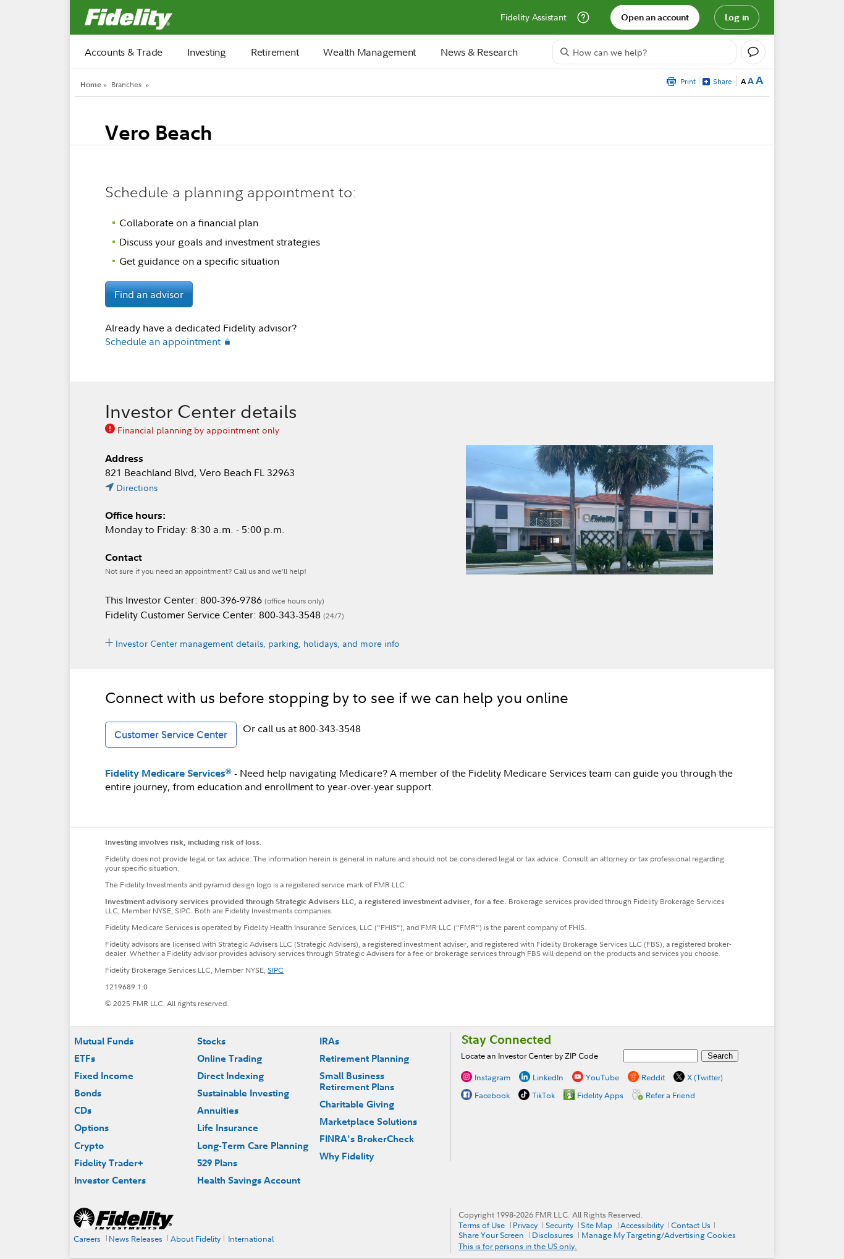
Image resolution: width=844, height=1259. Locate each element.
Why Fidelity (346, 1156)
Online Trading (229, 1058)
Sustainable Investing (243, 1093)
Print (688, 81)
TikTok (543, 1095)
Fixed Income (103, 1076)
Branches (126, 84)
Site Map (596, 1225)
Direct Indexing (230, 1076)
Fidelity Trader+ (108, 1163)
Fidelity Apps (600, 1095)
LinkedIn (548, 1077)
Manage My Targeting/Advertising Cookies (658, 1235)
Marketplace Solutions (368, 1121)
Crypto (89, 1145)
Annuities (217, 1110)
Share (722, 81)
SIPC (276, 970)
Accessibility (642, 1225)
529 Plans (217, 1163)
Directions (137, 487)
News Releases (135, 1239)
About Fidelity (196, 1239)
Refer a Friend (670, 1095)
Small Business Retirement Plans (356, 1081)
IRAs (329, 1041)
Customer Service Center (170, 734)
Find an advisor (149, 294)
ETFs (84, 1058)
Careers (87, 1239)
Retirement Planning (364, 1058)
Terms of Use (481, 1225)
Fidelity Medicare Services (168, 773)
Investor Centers (110, 1180)
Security (559, 1225)
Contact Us (691, 1225)
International (251, 1239)
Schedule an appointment (163, 341)
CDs (82, 1110)
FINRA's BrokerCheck (366, 1139)
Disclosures (552, 1235)
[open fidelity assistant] (753, 52)
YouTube (602, 1077)
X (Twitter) (705, 1077)
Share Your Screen (491, 1235)
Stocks (211, 1041)
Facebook (492, 1095)
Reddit (653, 1077)
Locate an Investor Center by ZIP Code (529, 1056)
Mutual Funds (103, 1041)
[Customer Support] (583, 17)
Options (91, 1127)
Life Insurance (227, 1127)
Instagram (492, 1077)
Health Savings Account (248, 1180)
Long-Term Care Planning (252, 1145)
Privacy (525, 1225)
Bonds (87, 1093)
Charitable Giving (356, 1104)
